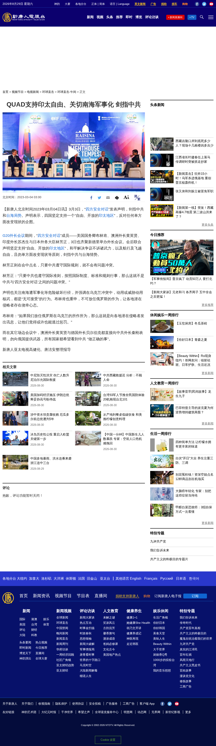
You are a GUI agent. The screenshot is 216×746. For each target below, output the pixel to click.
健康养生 (134, 611)
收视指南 (44, 703)
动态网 (142, 712)
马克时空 (86, 665)
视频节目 (18, 92)
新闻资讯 (41, 595)
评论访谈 (152, 17)
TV (192, 17)
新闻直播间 (176, 17)
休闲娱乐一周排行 (164, 315)
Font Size (126, 197)
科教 (34, 635)
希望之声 (84, 712)
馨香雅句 (109, 633)
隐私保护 (61, 703)
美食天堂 (159, 633)
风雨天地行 (187, 660)
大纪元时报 (48, 712)
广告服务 (112, 703)
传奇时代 (186, 622)
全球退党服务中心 (107, 712)
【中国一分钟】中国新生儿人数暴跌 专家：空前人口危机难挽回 (123, 439)
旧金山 (92, 578)
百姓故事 (186, 670)
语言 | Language (120, 3)
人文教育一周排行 (164, 383)
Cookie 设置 (108, 739)
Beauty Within (162, 644)
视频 (100, 17)
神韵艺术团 (29, 712)
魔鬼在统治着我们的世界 (196, 638)
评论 (22, 629)
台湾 (34, 624)
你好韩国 (159, 628)
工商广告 (186, 686)
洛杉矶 (46, 578)
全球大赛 (41, 658)
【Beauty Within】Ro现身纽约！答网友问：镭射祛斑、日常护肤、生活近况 (193, 360)
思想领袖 (86, 638)
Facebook (197, 4)
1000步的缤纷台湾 (164, 662)
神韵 (57, 3)
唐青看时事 (87, 654)
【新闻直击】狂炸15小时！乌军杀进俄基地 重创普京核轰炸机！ (193, 178)
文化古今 (109, 649)
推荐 (119, 17)
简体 (102, 3)
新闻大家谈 (87, 617)
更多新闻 (207, 373)
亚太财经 (62, 670)
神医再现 (132, 638)
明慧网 (128, 712)
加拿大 (34, 578)
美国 (22, 624)
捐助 (164, 3)
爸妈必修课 (110, 644)
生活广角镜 (160, 617)
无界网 (155, 712)
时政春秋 (86, 633)
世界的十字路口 (90, 660)
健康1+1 (132, 617)
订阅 (195, 596)
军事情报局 (87, 649)
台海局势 (14, 215)
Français (150, 578)
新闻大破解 (87, 644)
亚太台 (105, 578)
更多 (188, 712)
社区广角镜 (63, 660)
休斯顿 (71, 578)
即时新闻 (25, 647)
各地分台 (80, 3)
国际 (22, 619)
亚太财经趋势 (65, 665)
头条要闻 (25, 642)
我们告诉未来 (159, 550)
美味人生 (159, 638)
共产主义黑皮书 (190, 665)
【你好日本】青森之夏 (191, 339)
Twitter (204, 4)
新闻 (90, 17)
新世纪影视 (172, 712)
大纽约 (22, 578)
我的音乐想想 (162, 670)
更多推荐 (207, 305)
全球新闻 (62, 617)
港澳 (34, 619)
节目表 (83, 595)
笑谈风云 (109, 622)
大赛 (67, 3)
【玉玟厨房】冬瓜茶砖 (191, 323)
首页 (5, 92)
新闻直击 (62, 638)
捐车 (174, 3)
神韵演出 (25, 658)
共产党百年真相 (190, 628)
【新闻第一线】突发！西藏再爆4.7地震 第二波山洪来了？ (194, 212)
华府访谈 (62, 649)
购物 (185, 3)
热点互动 (86, 622)
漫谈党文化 (187, 676)
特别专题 (157, 533)
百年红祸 (186, 654)
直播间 (100, 595)
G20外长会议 (14, 235)
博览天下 (25, 653)
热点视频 (41, 642)
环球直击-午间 (66, 92)
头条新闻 (157, 105)
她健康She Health (138, 622)
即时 (129, 17)
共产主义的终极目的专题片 (169, 559)
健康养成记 (134, 633)
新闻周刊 (62, 644)
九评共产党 (158, 541)
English (135, 578)
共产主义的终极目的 (193, 633)
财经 (34, 629)
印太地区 (106, 215)
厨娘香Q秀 (160, 654)
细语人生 (86, 676)
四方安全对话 (97, 209)
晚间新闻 (62, 633)
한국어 (194, 578)
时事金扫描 (87, 628)
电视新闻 (33, 92)
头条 (109, 17)
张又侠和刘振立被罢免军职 (194, 191)
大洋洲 (59, 578)
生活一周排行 (160, 434)
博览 (138, 17)
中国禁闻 (62, 628)
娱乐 (46, 619)
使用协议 (78, 703)
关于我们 (27, 703)
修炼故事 (186, 681)
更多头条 (207, 224)
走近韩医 (132, 644)
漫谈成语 (109, 638)
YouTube (211, 4)
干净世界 (67, 712)
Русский (166, 578)
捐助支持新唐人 (127, 596)
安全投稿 (95, 703)
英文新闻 (140, 3)
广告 (153, 3)
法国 (81, 578)
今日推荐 (157, 235)
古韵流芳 (109, 628)
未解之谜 (109, 617)
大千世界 (159, 649)
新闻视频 (64, 611)
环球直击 (48, 92)
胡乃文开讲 (134, 628)
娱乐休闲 (160, 611)
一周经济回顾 (65, 654)
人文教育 (110, 611)
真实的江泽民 (188, 649)
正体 (94, 3)
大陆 (22, 635)
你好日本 (159, 622)
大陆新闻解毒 (88, 670)
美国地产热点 (112, 654)
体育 (46, 624)
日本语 (181, 578)
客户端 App (147, 703)
